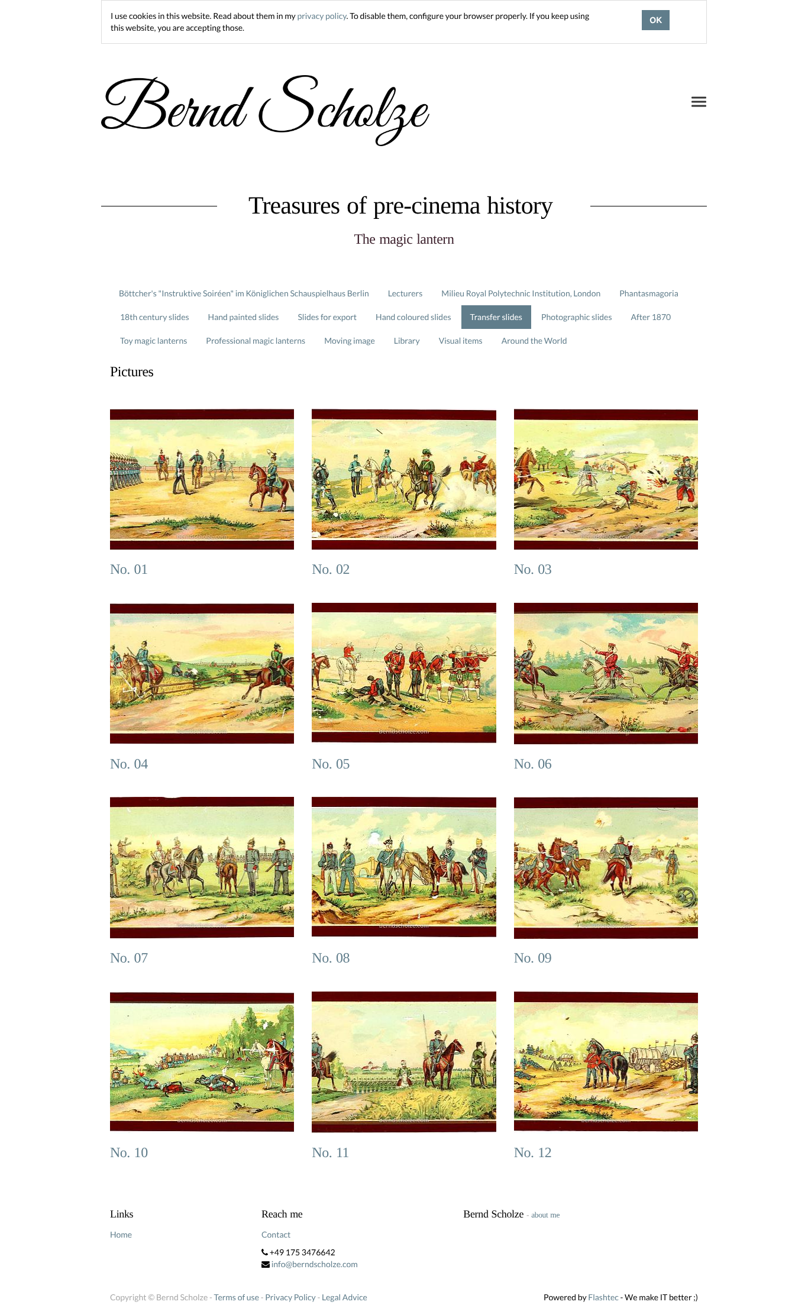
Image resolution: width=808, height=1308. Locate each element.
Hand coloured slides (413, 317)
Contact (275, 1234)
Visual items (461, 340)
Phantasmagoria (648, 293)
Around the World (534, 340)
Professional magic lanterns (255, 340)
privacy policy (321, 16)
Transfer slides (496, 317)
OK (655, 20)
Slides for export (327, 317)
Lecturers (405, 293)
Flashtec (603, 1297)
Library (407, 340)
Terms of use (236, 1297)
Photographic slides (576, 317)
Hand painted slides (243, 317)
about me (545, 1214)
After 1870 (651, 317)
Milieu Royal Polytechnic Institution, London (520, 293)
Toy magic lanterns (153, 340)
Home (121, 1234)
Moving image (349, 340)
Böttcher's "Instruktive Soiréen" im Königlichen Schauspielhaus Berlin (244, 293)
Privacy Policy (290, 1297)
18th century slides (154, 317)
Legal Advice (344, 1297)
